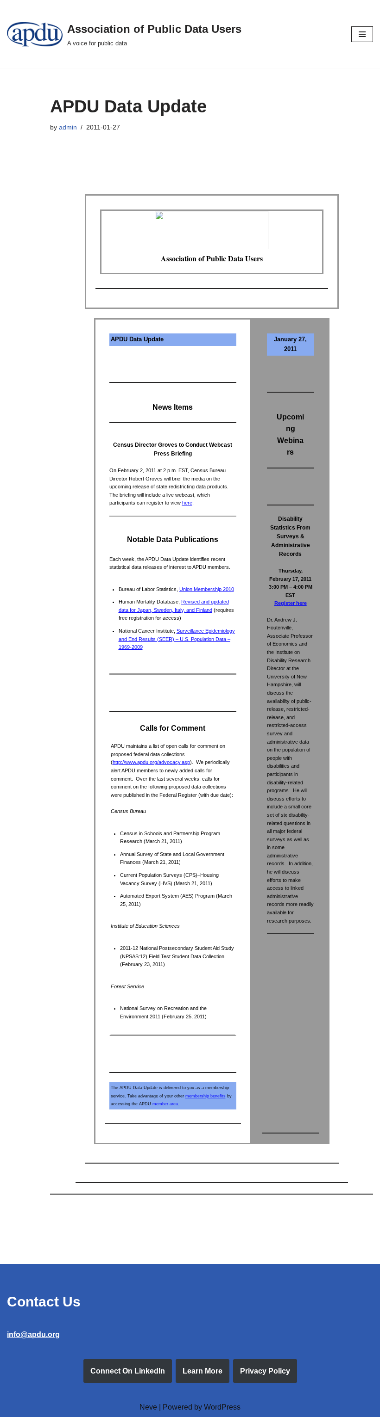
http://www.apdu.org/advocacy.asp (151, 762)
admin (68, 127)
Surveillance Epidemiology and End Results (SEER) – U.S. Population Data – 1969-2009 (177, 639)
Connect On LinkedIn (127, 1371)
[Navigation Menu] (362, 34)
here (187, 502)
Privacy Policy (265, 1371)
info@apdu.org (33, 1334)
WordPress (222, 1407)
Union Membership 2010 (206, 589)
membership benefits (205, 1096)
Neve (148, 1407)
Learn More (202, 1371)
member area (165, 1104)
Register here (290, 603)
